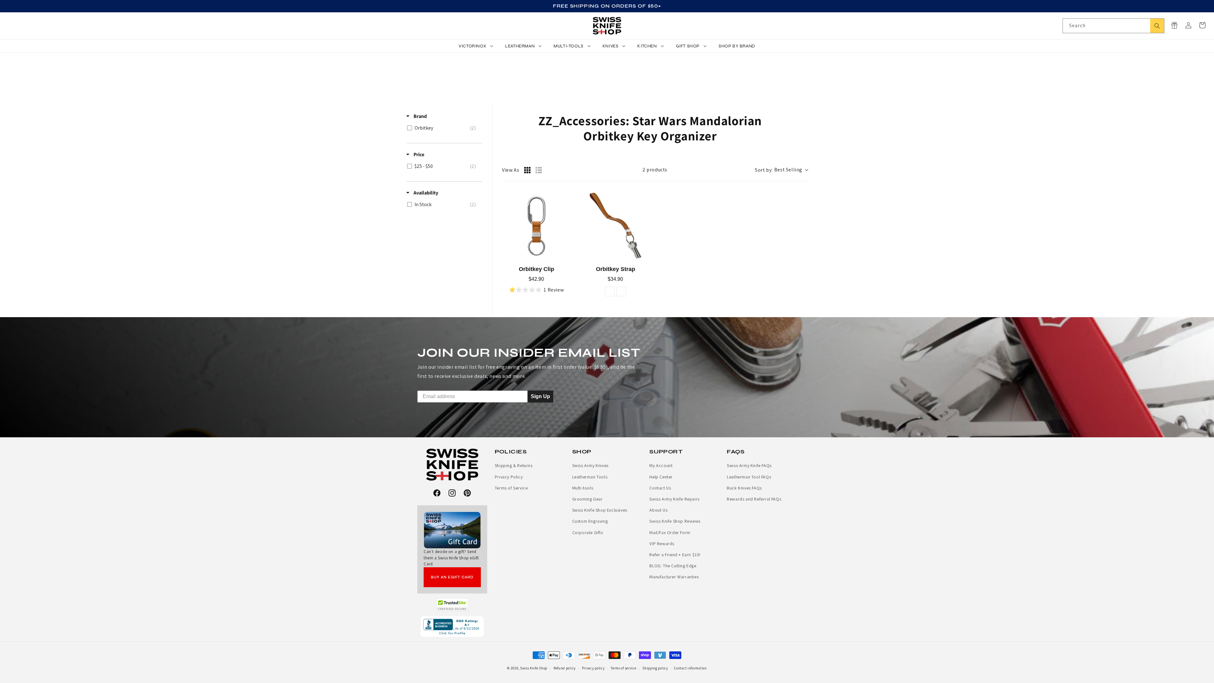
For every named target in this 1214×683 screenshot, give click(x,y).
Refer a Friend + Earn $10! (675, 554)
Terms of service (623, 668)
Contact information (690, 668)
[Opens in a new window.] (452, 605)
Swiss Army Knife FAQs (749, 465)
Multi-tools (582, 488)
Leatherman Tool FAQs (749, 477)
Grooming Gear (587, 499)
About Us (658, 510)
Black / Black (621, 291)
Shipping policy (655, 668)
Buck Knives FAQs (744, 488)
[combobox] (1113, 26)
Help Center (661, 477)
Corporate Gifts (587, 532)
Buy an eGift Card (452, 577)
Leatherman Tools (590, 477)
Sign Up (540, 396)
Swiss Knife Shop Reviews (674, 521)
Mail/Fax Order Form (669, 532)
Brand (420, 116)
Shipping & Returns (514, 465)
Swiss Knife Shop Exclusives (599, 510)
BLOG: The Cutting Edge (672, 566)
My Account (660, 465)
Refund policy (565, 668)
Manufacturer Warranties (674, 577)
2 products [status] (654, 169)
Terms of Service (511, 488)
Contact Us (660, 488)
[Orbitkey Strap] (615, 225)
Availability (425, 192)
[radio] (527, 170)
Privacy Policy (509, 477)
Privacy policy (593, 668)
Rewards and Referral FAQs (754, 499)
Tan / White (609, 291)
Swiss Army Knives (590, 465)
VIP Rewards (661, 543)
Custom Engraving (590, 521)
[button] (1202, 25)
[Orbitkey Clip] (536, 225)
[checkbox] (443, 128)
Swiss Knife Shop (533, 668)
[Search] (1157, 26)
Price (418, 154)
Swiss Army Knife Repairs (674, 499)
